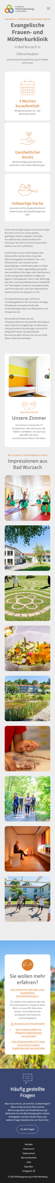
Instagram (27, 1171)
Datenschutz (29, 1153)
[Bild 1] (27, 395)
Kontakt (29, 1144)
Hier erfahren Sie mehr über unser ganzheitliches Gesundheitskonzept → (27, 993)
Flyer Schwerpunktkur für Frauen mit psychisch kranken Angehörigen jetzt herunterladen (28, 1045)
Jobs (28, 1162)
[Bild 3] (30, 395)
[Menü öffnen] (48, 9)
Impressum (28, 1148)
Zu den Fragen (27, 1129)
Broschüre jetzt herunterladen (30, 1023)
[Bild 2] (29, 395)
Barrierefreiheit (28, 1157)
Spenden (28, 1166)
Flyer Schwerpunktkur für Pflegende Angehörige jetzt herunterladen (28, 1033)
